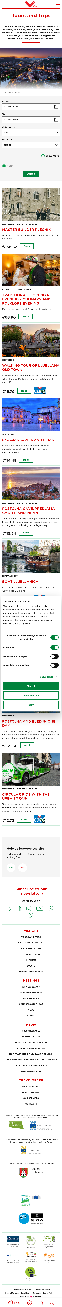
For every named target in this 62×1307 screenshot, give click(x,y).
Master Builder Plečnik (26, 229)
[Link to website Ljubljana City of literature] (31, 1218)
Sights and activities (31, 942)
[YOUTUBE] (40, 908)
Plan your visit (31, 1092)
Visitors (31, 930)
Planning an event (31, 992)
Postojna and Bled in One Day (29, 723)
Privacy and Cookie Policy (43, 1293)
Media (31, 1024)
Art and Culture (31, 948)
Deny (31, 705)
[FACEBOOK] (20, 908)
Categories (8, 127)
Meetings (31, 980)
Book (27, 246)
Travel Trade (31, 1080)
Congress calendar (31, 1004)
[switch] (54, 647)
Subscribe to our (31, 891)
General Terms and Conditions (17, 1293)
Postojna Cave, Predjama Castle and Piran (28, 511)
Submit (31, 173)
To (3, 114)
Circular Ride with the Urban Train (26, 796)
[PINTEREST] (31, 915)
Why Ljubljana (31, 986)
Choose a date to (31, 119)
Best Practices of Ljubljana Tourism (31, 1054)
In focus (31, 960)
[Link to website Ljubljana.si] (31, 1173)
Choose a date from (31, 106)
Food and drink (31, 954)
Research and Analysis (31, 1048)
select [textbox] (7, 132)
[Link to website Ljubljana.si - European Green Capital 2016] (31, 1200)
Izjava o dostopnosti (43, 1289)
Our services (31, 998)
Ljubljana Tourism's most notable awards (31, 1059)
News (31, 1010)
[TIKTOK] (10, 908)
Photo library (31, 1036)
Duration (7, 139)
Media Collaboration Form (31, 1042)
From (5, 101)
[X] (51, 908)
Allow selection (31, 695)
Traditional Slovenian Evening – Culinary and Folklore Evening (26, 299)
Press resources (31, 1071)
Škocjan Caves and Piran (28, 440)
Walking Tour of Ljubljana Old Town (31, 367)
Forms (31, 1015)
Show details (46, 677)
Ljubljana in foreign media (31, 1065)
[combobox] (31, 132)
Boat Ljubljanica (20, 581)
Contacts (31, 1104)
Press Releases (31, 1031)
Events (31, 966)
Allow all (31, 686)
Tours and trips (31, 937)
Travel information (31, 971)
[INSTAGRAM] (29, 908)
